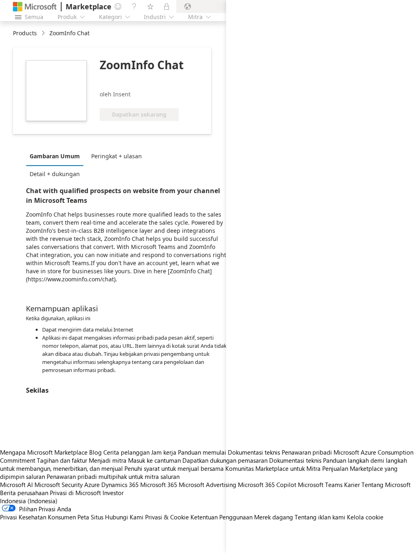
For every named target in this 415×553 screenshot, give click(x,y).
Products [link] (25, 33)
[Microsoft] (35, 6)
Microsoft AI (16, 485)
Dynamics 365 (120, 485)
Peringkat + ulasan (116, 156)
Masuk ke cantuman (154, 460)
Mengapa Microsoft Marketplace (44, 452)
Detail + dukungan (55, 174)
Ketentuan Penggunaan (221, 517)
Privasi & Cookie (167, 517)
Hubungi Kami (124, 517)
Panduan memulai (202, 452)
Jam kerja (163, 452)
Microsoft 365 (158, 485)
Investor (113, 493)
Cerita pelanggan (126, 452)
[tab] (57, 156)
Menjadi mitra (107, 460)
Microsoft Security (58, 485)
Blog (95, 452)
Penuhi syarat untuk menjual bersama (174, 468)
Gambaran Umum (55, 156)
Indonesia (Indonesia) (29, 501)
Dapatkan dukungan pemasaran (224, 460)
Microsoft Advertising (207, 485)
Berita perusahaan (24, 493)
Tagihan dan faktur (62, 460)
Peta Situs (90, 517)
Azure (92, 485)
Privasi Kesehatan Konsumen (38, 517)
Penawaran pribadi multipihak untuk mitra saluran (113, 476)
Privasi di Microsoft (75, 493)
